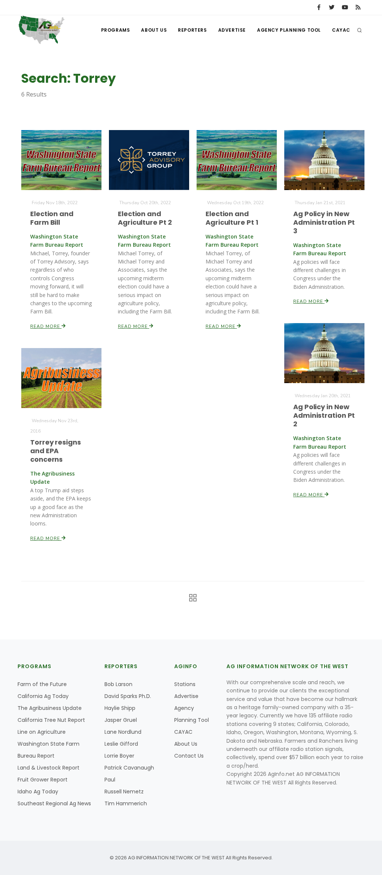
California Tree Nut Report (51, 720)
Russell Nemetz (124, 791)
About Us (154, 30)
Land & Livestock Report (48, 767)
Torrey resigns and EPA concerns (55, 451)
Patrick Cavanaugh (129, 767)
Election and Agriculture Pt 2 (145, 218)
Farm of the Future (42, 684)
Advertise (232, 30)
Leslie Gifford (121, 744)
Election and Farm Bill (51, 218)
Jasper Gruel (120, 720)
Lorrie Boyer (119, 755)
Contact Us (189, 755)
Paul (109, 779)
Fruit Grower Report (43, 779)
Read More (46, 326)
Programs (115, 30)
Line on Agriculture (42, 732)
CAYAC (341, 30)
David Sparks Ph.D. (127, 696)
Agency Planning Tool (289, 30)
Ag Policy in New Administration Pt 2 (324, 415)
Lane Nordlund (122, 732)
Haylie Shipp (119, 708)
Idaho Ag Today (38, 791)
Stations (184, 684)
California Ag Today (43, 696)
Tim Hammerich (125, 803)
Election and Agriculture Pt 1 (232, 218)
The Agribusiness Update (50, 708)
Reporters (192, 30)
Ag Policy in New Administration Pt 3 (324, 222)
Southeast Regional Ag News (54, 803)
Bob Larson (118, 684)
